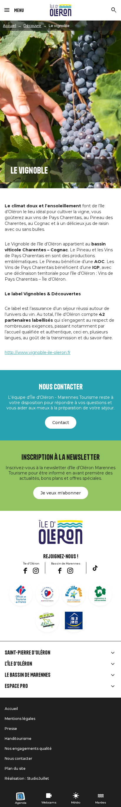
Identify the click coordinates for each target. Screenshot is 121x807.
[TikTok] (95, 568)
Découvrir (32, 25)
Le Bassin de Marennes (28, 675)
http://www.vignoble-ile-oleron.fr (37, 352)
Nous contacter (18, 758)
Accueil (9, 25)
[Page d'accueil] (61, 10)
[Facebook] (25, 571)
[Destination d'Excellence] (47, 594)
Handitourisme (18, 738)
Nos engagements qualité (28, 748)
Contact (60, 422)
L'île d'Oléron (18, 664)
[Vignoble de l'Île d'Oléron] (100, 594)
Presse (11, 728)
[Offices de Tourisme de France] (21, 594)
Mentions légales (20, 718)
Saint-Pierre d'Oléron (27, 652)
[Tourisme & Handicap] (73, 620)
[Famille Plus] (73, 594)
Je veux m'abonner (61, 493)
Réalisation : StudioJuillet (27, 778)
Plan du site (15, 768)
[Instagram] (36, 571)
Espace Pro (16, 686)
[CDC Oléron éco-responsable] (47, 620)
